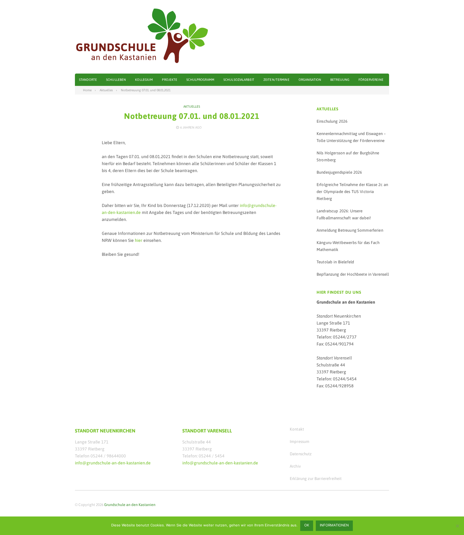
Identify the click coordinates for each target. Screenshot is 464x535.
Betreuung (339, 80)
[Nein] (457, 526)
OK (306, 525)
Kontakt (297, 429)
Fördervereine (370, 80)
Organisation (310, 80)
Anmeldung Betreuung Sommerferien (350, 230)
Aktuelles (191, 106)
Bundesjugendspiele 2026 (339, 172)
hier (138, 240)
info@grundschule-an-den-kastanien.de (113, 462)
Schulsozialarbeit (238, 80)
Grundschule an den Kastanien (129, 505)
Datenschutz (301, 454)
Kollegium (144, 80)
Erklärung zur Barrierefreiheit (316, 478)
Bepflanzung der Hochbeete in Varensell (353, 274)
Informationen (334, 525)
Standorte (88, 80)
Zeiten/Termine (276, 80)
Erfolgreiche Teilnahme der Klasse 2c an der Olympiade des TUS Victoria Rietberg (352, 191)
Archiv (295, 466)
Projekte (169, 80)
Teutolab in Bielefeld (335, 262)
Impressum (299, 441)
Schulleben (116, 80)
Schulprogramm (200, 80)
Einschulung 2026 (332, 121)
